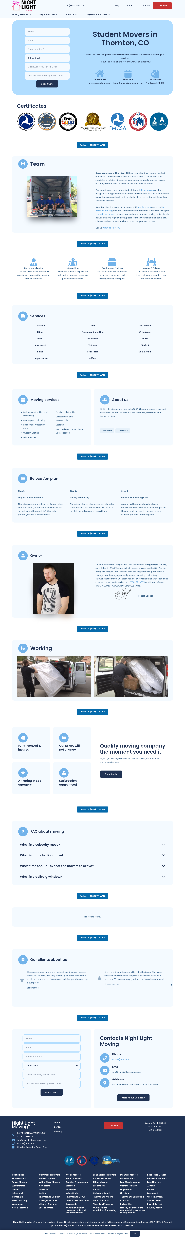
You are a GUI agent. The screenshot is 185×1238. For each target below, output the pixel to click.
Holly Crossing (19, 1200)
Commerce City (128, 1185)
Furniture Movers (129, 1174)
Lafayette (71, 1189)
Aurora (96, 1189)
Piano (40, 351)
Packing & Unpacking (92, 332)
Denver (15, 1189)
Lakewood (17, 1193)
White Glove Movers (49, 1182)
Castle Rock (18, 1174)
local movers (144, 207)
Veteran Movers (74, 1178)
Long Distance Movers (104, 1174)
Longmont (152, 1193)
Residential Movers (157, 1178)
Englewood (126, 1189)
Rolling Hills (126, 1204)
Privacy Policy (154, 1207)
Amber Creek (154, 1200)
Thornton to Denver (76, 1196)
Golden (42, 1193)
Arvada (151, 1185)
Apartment (40, 345)
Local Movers (154, 1182)
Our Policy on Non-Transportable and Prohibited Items (76, 1210)
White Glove (145, 332)
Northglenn (44, 1185)
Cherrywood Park (48, 1200)
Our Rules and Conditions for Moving (104, 1209)
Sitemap (58, 1131)
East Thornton (46, 1207)
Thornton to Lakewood (132, 1196)
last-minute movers (105, 214)
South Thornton (101, 1200)
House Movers (127, 1178)
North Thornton (20, 1207)
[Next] (171, 676)
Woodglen (17, 1204)
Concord (124, 1200)
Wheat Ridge (72, 1193)
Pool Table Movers (156, 1174)
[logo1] (24, 5)
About (57, 1122)
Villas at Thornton (48, 1204)
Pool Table (92, 351)
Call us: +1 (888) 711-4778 (92, 145)
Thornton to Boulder (49, 1196)
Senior (40, 338)
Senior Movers (19, 1182)
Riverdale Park (154, 1204)
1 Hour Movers (100, 1182)
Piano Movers (19, 1178)
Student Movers (47, 1178)
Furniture (40, 325)
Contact (58, 1127)
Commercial (144, 351)
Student (145, 345)
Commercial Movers (49, 1174)
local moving (147, 190)
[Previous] (13, 676)
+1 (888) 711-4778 (75, 5)
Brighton (70, 1185)
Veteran (92, 345)
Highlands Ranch (101, 1193)
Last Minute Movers (130, 1182)
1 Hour (40, 332)
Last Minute (145, 325)
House (145, 338)
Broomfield (99, 1185)
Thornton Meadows (103, 1204)
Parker (150, 1189)
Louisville (43, 1189)
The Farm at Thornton (77, 1200)
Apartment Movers (103, 1178)
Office (92, 358)
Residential (92, 338)
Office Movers (73, 1174)
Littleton (124, 1193)
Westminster (18, 1185)
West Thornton (155, 1196)
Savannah (71, 1204)
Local (92, 325)
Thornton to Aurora (103, 1196)
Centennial (17, 1196)
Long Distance (40, 358)
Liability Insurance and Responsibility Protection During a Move (133, 1210)
